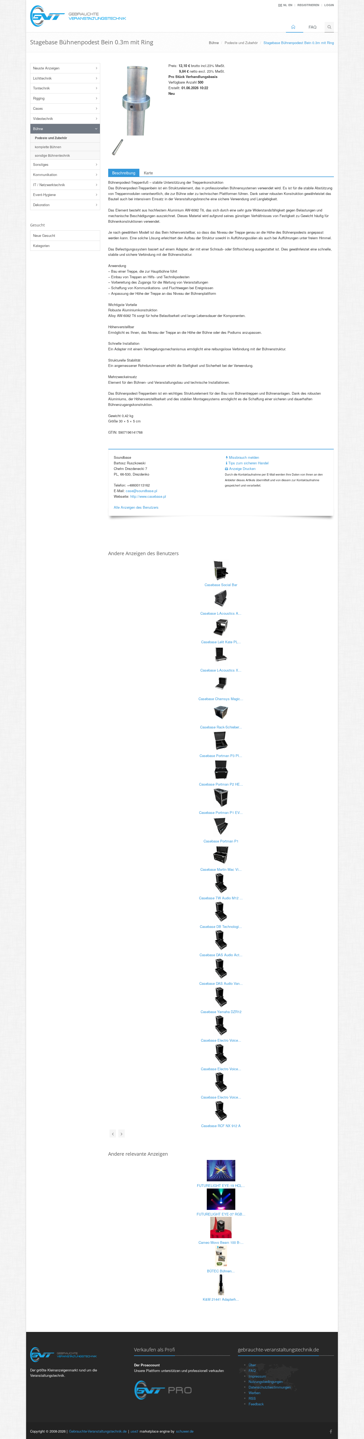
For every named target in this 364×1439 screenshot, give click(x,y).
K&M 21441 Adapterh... (221, 1299)
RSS (252, 1398)
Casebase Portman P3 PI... (221, 755)
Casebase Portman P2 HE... (221, 784)
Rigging (39, 98)
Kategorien (41, 245)
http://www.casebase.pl (148, 496)
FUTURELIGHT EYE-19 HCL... (221, 1185)
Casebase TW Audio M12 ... (221, 897)
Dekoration (41, 204)
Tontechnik (41, 88)
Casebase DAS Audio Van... (221, 983)
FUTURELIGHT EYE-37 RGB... (221, 1214)
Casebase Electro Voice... (221, 1040)
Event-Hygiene (44, 194)
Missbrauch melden (243, 457)
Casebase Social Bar (221, 584)
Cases (38, 108)
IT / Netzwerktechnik (49, 184)
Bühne (38, 128)
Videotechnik (43, 118)
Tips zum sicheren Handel (248, 462)
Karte (148, 172)
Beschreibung (123, 172)
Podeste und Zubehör (241, 42)
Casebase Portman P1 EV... (221, 812)
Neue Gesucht (44, 235)
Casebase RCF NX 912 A (221, 1125)
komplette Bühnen (48, 146)
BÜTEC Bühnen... (221, 1270)
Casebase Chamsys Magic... (221, 698)
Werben (254, 1392)
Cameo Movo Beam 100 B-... (221, 1242)
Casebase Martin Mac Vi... (221, 869)
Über (252, 1364)
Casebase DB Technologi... (221, 926)
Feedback (256, 1403)
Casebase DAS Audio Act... (221, 954)
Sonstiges (40, 164)
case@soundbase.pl (141, 490)
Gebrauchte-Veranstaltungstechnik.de (98, 1431)
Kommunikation (45, 174)
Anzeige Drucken (242, 468)
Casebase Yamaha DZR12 (221, 1011)
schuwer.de (184, 1431)
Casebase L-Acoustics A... (220, 613)
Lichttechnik (42, 78)
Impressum (257, 1376)
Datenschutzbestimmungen (270, 1387)
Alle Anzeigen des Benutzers (136, 507)
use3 (134, 1431)
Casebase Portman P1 (221, 841)
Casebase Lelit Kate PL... (221, 641)
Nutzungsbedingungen (266, 1381)
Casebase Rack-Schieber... (221, 727)
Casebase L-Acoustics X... (220, 670)
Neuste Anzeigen (46, 67)
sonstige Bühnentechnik (52, 155)
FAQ (313, 27)
